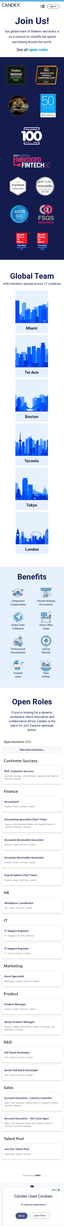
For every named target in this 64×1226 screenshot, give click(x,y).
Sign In (53, 6)
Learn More (40, 1215)
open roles (38, 49)
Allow (54, 1189)
